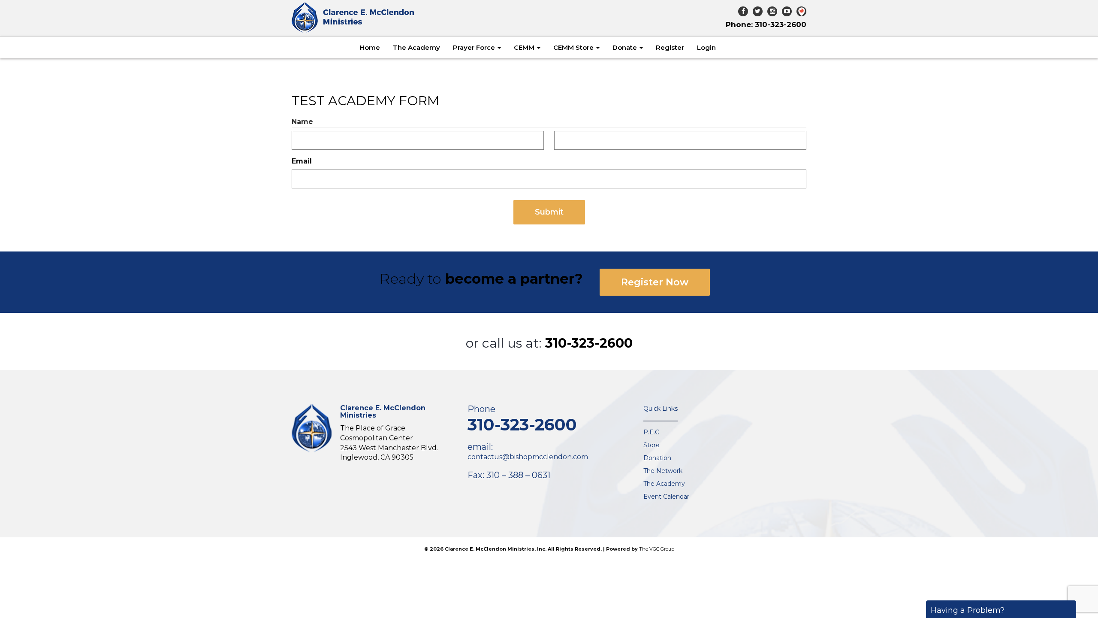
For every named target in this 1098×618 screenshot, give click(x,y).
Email (302, 161)
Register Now (654, 282)
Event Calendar (666, 496)
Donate (625, 47)
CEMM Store (574, 47)
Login (706, 47)
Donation (657, 458)
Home (370, 47)
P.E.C (651, 432)
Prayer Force (475, 47)
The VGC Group (656, 549)
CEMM (525, 47)
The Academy (416, 47)
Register (670, 47)
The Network (662, 471)
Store (651, 445)
